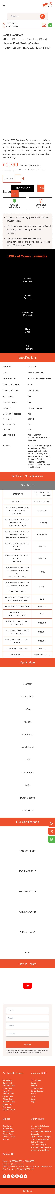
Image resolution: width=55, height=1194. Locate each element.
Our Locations (36, 1080)
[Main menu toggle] (4, 5)
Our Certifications (37, 1091)
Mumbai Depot (8, 1104)
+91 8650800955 (12, 23)
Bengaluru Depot (9, 1110)
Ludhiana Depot (8, 1094)
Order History (7, 1126)
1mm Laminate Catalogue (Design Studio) (40, 1127)
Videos (33, 1094)
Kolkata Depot (8, 1096)
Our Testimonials (37, 1088)
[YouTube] (25, 1176)
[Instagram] (13, 1176)
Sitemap (6, 1139)
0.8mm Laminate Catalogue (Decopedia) (41, 1132)
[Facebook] (4, 1176)
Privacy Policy (21, 1052)
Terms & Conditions (35, 1052)
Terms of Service (9, 1137)
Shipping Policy (8, 1131)
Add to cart (23, 188)
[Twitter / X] (8, 1176)
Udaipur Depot (8, 1099)
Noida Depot (7, 1080)
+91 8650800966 (12, 26)
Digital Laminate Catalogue (41, 1137)
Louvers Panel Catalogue (40, 1150)
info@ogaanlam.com (16, 1164)
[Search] (42, 16)
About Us (34, 1086)
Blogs (33, 1102)
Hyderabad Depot (9, 1102)
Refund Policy (8, 1129)
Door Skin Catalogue (38, 1145)
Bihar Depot (7, 1107)
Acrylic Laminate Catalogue (41, 1147)
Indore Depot (7, 1088)
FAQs (33, 1096)
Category (34, 1083)
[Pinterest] (21, 1176)
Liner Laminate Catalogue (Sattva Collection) (40, 1140)
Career (33, 1099)
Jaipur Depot (7, 1091)
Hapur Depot (7, 1083)
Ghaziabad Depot (9, 1086)
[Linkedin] (17, 1176)
